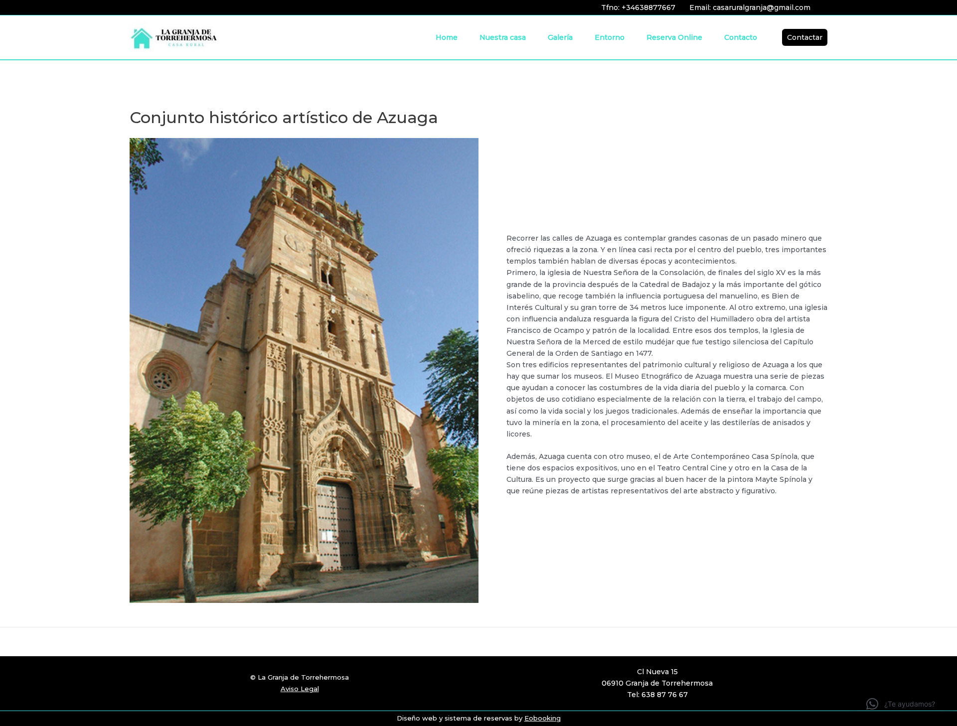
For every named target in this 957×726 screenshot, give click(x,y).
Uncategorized (40, 93)
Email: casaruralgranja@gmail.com (749, 7)
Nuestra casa (502, 37)
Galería (560, 37)
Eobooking (542, 718)
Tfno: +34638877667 (638, 7)
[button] (804, 37)
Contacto (740, 37)
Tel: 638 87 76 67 (657, 694)
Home (447, 37)
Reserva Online (674, 37)
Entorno (610, 37)
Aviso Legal (300, 689)
